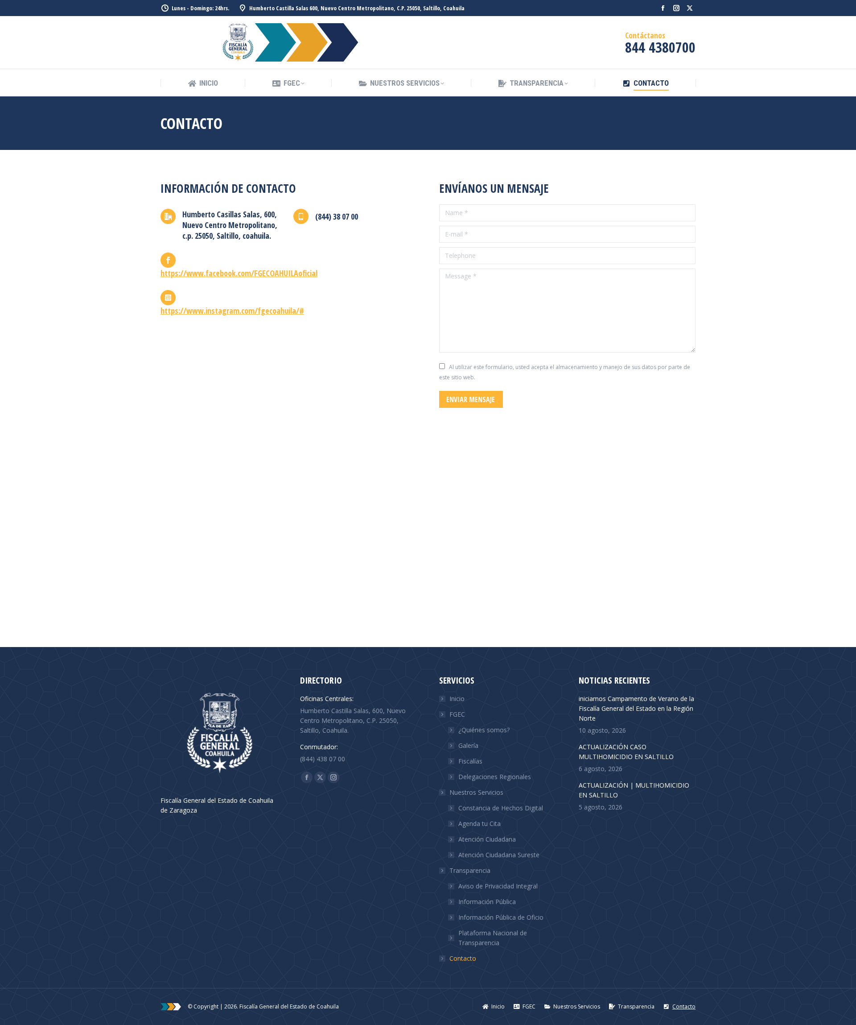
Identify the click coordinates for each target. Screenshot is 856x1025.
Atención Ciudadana (487, 839)
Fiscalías (470, 761)
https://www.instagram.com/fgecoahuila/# (232, 310)
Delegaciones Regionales (494, 776)
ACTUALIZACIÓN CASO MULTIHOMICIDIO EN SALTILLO (626, 752)
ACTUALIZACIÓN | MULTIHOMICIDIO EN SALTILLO (634, 790)
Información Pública (487, 901)
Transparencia (469, 870)
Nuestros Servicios (476, 792)
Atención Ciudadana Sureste (498, 855)
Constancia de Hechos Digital (500, 808)
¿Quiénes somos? (484, 730)
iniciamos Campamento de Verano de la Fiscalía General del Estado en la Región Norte (636, 708)
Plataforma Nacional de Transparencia (492, 938)
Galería (468, 745)
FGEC (457, 714)
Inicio (457, 698)
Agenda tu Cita (479, 823)
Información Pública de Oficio (500, 917)
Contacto (462, 958)
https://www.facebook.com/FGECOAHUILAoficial (238, 273)
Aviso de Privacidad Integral (498, 886)
